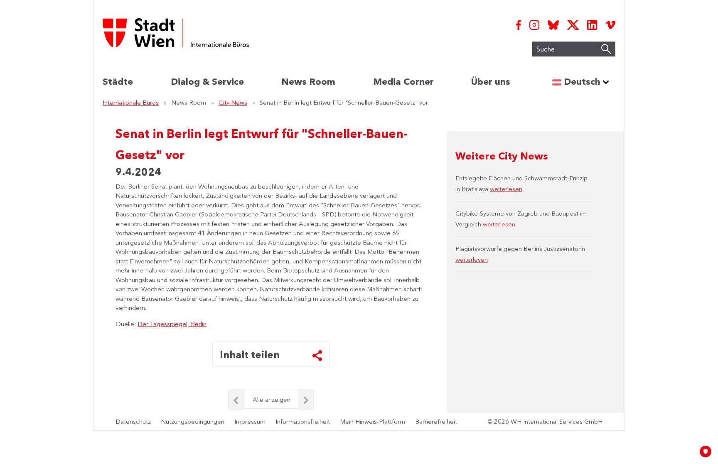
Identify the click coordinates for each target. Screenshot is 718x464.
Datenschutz (133, 421)
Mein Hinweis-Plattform (372, 421)
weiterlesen (506, 189)
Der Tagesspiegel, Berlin (172, 324)
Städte (118, 81)
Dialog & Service (207, 81)
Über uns (490, 81)
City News (233, 102)
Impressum (250, 421)
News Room (308, 81)
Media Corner (403, 81)
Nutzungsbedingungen (192, 421)
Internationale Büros (131, 102)
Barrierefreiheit (436, 421)
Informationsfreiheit (302, 421)
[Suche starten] (606, 49)
